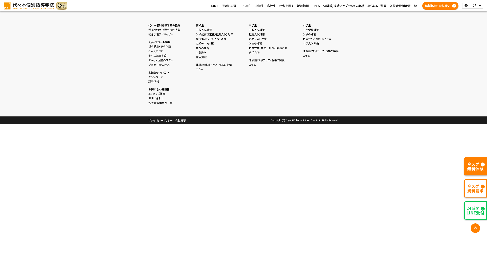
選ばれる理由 (231, 5)
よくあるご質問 (377, 5)
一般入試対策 (204, 30)
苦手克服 (201, 57)
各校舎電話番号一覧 (403, 5)
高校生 (271, 5)
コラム (316, 5)
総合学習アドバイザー (160, 34)
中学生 (259, 5)
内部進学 (201, 52)
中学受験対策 (311, 30)
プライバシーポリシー (160, 120)
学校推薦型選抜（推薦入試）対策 (214, 34)
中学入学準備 (311, 43)
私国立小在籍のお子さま (317, 39)
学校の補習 (202, 48)
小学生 (247, 5)
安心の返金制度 (157, 55)
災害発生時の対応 (158, 65)
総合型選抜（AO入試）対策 (211, 39)
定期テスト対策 (205, 43)
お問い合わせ (156, 98)
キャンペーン (155, 77)
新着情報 (303, 5)
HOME (214, 5)
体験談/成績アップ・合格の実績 (343, 5)
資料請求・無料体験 (159, 46)
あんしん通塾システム (160, 60)
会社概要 (180, 120)
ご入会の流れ (156, 51)
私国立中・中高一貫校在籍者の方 (268, 48)
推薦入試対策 (257, 34)
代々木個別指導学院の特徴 (164, 30)
